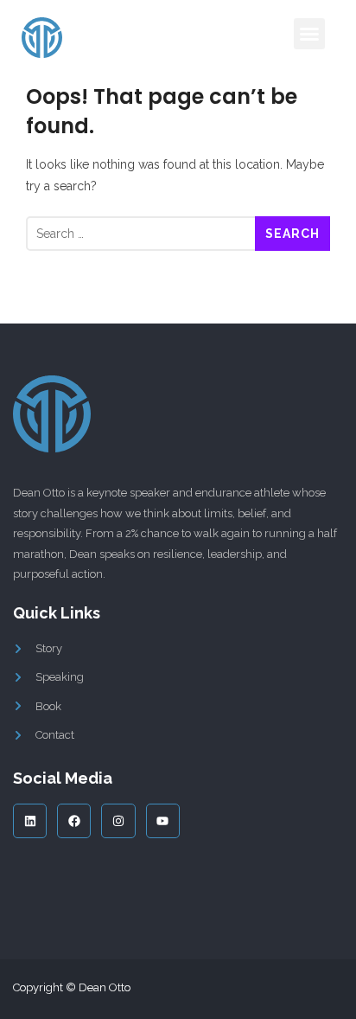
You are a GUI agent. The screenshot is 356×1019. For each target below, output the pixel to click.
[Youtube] (163, 820)
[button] (309, 33)
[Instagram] (118, 820)
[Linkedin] (30, 820)
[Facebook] (74, 820)
